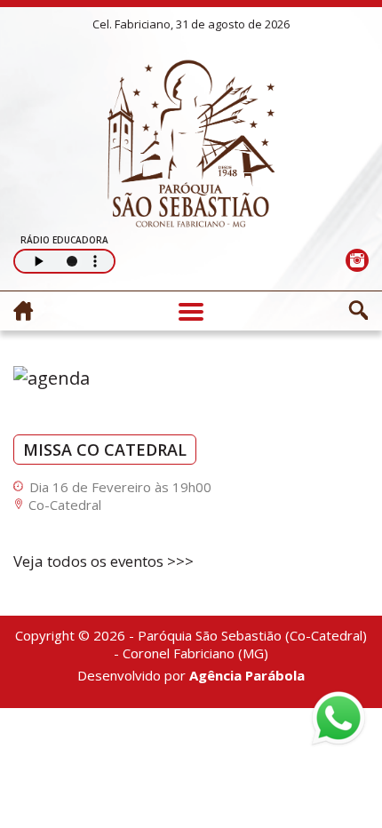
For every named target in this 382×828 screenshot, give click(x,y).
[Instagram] (357, 260)
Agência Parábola (247, 675)
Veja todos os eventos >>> (103, 561)
